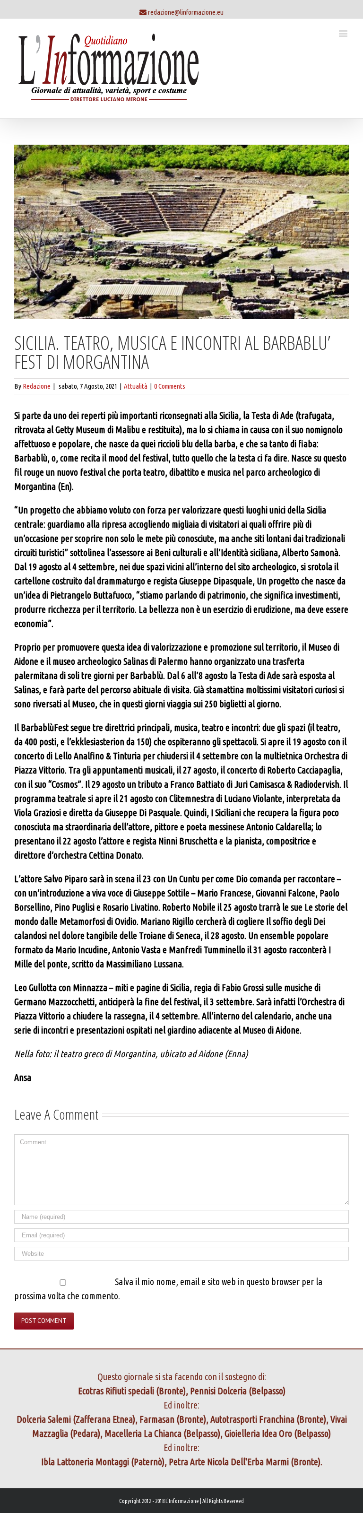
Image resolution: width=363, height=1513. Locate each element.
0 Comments (169, 386)
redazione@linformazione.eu (186, 12)
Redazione (37, 386)
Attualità (135, 386)
